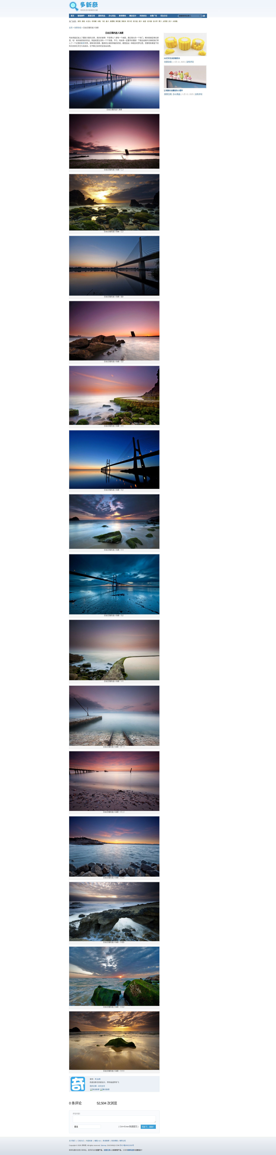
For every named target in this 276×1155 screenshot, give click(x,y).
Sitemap (103, 1145)
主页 (70, 28)
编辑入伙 (97, 1141)
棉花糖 (118, 21)
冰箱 (99, 21)
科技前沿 (143, 16)
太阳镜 (165, 21)
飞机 (103, 21)
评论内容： (77, 1114)
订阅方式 (80, 1141)
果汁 (160, 21)
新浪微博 (106, 1141)
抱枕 (83, 21)
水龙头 (88, 21)
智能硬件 (81, 16)
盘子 (107, 21)
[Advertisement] (185, 116)
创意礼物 (107, 1150)
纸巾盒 (135, 21)
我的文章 (93, 1086)
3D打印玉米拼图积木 (172, 58)
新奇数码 (122, 16)
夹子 (170, 21)
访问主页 (101, 1086)
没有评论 (190, 62)
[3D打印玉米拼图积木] (185, 55)
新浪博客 (114, 1141)
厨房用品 (101, 16)
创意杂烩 (77, 28)
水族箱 (175, 21)
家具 (79, 21)
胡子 (140, 21)
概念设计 (132, 16)
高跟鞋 (112, 21)
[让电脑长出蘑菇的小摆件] (185, 88)
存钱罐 (94, 21)
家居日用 (91, 16)
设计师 (155, 21)
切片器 (149, 21)
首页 (72, 16)
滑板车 (123, 21)
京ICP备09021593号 (127, 1145)
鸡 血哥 (97, 1079)
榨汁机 (129, 21)
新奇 (83, 43)
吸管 (144, 21)
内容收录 (89, 1141)
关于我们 (72, 1141)
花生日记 (163, 16)
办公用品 (112, 16)
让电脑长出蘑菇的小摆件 (173, 91)
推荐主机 (122, 1141)
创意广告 (153, 16)
